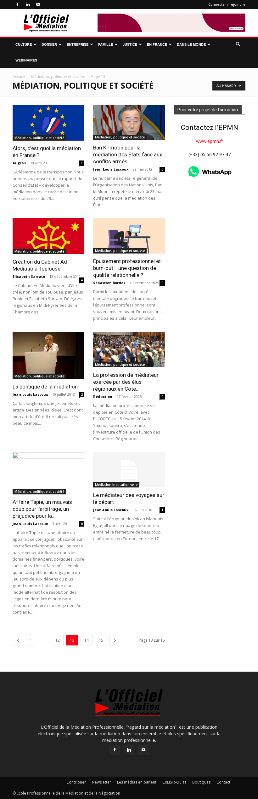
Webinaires (26, 60)
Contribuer (76, 782)
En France (157, 44)
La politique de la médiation (45, 386)
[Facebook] (17, 4)
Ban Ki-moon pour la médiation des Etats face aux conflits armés (127, 154)
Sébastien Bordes (109, 282)
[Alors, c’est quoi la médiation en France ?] (48, 123)
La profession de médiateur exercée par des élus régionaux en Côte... (126, 382)
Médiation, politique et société (58, 76)
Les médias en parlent (136, 782)
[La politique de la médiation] (48, 355)
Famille (105, 44)
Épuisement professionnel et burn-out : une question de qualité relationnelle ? (127, 268)
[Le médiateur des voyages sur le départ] (129, 470)
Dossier (49, 44)
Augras (19, 162)
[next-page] (114, 640)
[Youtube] (38, 4)
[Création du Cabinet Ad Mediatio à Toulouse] (48, 236)
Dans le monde (191, 44)
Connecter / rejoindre (226, 4)
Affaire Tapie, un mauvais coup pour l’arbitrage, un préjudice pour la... (42, 509)
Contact (223, 782)
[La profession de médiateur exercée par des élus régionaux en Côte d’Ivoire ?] (129, 349)
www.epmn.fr (209, 141)
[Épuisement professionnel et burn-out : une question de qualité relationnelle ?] (129, 236)
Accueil (19, 76)
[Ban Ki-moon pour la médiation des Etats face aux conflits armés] (129, 122)
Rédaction (102, 396)
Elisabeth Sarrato (29, 276)
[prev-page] (18, 640)
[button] (237, 44)
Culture (23, 44)
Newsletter (101, 782)
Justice (130, 44)
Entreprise (77, 44)
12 (57, 640)
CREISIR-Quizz (174, 782)
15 (101, 640)
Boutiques (201, 782)
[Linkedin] (27, 4)
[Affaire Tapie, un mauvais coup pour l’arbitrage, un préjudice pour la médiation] (48, 473)
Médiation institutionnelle (116, 484)
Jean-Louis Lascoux (110, 169)
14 (86, 640)
